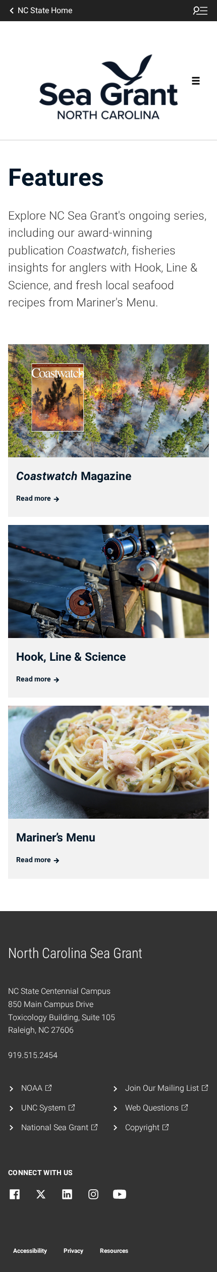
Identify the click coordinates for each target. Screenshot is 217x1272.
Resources (114, 1250)
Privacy (73, 1250)
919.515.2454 (33, 1055)
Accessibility (30, 1250)
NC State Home (45, 10)
